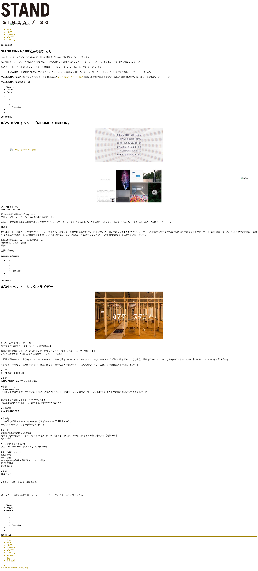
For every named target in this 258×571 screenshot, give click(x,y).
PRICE (9, 32)
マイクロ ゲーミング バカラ (70, 77)
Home (9, 540)
